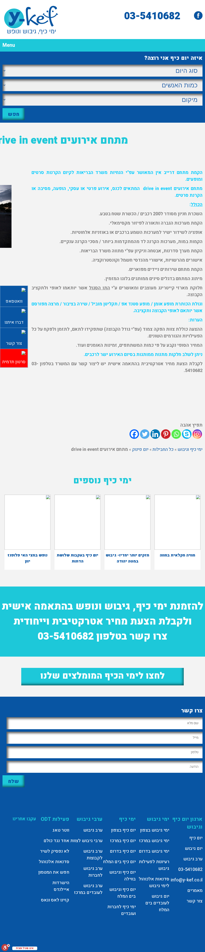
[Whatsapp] (176, 434)
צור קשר (194, 901)
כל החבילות (163, 449)
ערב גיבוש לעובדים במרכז (88, 889)
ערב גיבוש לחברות (92, 872)
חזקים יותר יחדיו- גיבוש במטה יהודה (127, 558)
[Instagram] (197, 434)
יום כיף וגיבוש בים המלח (122, 893)
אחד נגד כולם (56, 840)
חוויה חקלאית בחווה (177, 555)
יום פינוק (140, 449)
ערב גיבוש (192, 859)
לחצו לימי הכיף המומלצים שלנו (102, 675)
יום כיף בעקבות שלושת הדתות (77, 558)
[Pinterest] (165, 434)
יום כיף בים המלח (119, 861)
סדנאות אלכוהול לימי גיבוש (154, 882)
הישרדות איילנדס (60, 886)
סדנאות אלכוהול (54, 861)
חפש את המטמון (53, 872)
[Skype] (187, 434)
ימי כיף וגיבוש (190, 449)
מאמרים (194, 890)
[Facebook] (134, 434)
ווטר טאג (60, 830)
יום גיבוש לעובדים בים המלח (157, 903)
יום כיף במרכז (123, 840)
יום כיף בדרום (123, 851)
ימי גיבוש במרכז (154, 840)
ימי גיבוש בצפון (154, 830)
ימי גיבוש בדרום (154, 851)
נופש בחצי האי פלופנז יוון (28, 558)
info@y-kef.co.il (186, 880)
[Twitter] (145, 434)
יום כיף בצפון (123, 830)
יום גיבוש (193, 848)
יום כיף (195, 838)
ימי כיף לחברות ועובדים (121, 910)
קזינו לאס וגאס (55, 900)
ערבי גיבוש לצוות (86, 840)
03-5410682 (152, 16)
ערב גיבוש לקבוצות (92, 854)
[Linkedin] (155, 434)
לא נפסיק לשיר (54, 851)
